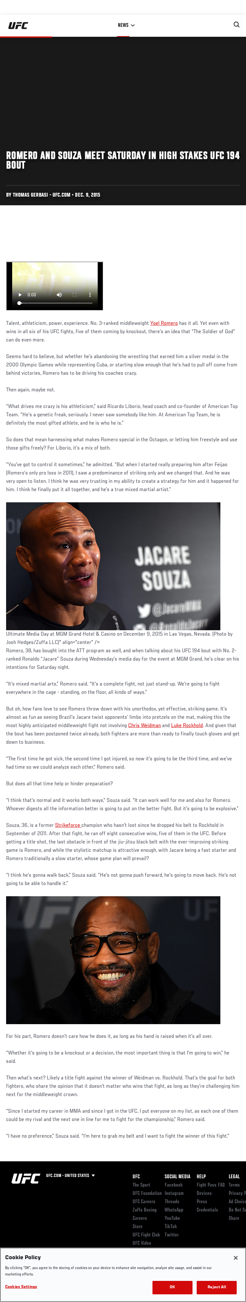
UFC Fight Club (146, 1235)
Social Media (177, 1177)
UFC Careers (144, 1202)
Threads (172, 1202)
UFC (136, 1177)
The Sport (141, 1185)
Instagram (174, 1193)
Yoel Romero (164, 323)
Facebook (174, 1185)
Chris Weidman (144, 726)
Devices (204, 1193)
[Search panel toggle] (236, 25)
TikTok (171, 1227)
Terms (234, 1185)
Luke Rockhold (187, 726)
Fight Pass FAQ (211, 1185)
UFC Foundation (147, 1193)
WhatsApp (174, 1210)
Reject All (217, 1287)
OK (172, 1287)
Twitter (172, 1235)
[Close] (236, 1258)
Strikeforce (68, 825)
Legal (234, 1177)
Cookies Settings (21, 1287)
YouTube (172, 1218)
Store (138, 1227)
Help (201, 1177)
